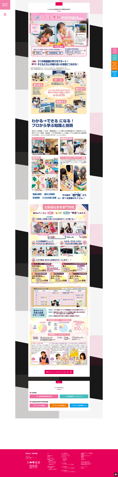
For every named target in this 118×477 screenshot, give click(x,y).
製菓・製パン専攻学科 (52, 461)
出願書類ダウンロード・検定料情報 (86, 453)
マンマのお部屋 (63, 463)
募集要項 (82, 456)
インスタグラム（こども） (65, 455)
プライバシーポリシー (84, 466)
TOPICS (48, 456)
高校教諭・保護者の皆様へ (85, 461)
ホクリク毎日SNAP (64, 453)
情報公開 (82, 468)
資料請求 (82, 454)
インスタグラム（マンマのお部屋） (68, 464)
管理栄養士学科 (51, 464)
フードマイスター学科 (52, 463)
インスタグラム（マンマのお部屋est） (69, 468)
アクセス (82, 458)
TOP (48, 453)
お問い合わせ (83, 459)
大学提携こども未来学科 (52, 469)
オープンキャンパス (50, 458)
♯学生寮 (64, 460)
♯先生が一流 (65, 458)
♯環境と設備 (65, 459)
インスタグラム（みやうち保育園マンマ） (69, 471)
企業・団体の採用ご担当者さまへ (86, 463)
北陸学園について (50, 455)
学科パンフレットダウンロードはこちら (57, 372)
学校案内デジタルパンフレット (86, 455)
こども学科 (50, 468)
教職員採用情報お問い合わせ (85, 464)
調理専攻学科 (51, 460)
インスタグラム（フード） (65, 454)
